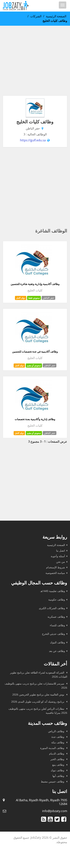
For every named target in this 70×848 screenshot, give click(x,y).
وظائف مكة (58, 742)
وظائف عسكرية (56, 616)
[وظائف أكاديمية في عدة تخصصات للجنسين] (33, 348)
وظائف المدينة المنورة (52, 748)
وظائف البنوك (57, 642)
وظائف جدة (58, 737)
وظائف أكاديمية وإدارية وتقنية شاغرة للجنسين (35, 283)
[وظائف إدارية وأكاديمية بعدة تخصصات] (33, 415)
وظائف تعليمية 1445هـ (52, 591)
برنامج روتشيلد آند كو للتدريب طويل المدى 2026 (38, 701)
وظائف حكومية (56, 599)
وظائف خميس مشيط (53, 781)
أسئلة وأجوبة (58, 556)
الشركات (35, 16)
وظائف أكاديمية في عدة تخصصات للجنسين (35, 351)
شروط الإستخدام (55, 567)
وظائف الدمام (57, 753)
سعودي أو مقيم (34, 365)
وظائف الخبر (57, 759)
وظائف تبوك (58, 770)
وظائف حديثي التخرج (53, 634)
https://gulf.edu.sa (33, 140)
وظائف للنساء (57, 625)
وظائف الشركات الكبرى (52, 608)
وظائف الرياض (56, 731)
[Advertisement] (35, 61)
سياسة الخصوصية (55, 573)
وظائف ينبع (58, 764)
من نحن (60, 561)
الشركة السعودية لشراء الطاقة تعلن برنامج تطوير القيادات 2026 (38, 674)
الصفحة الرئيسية (56, 16)
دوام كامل (20, 297)
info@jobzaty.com (54, 811)
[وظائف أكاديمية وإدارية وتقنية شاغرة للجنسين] (33, 280)
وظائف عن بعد (57, 651)
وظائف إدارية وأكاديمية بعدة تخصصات (35, 419)
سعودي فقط (34, 297)
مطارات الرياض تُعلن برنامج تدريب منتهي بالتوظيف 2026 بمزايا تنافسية (37, 710)
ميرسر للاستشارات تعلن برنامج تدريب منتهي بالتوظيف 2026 (36, 685)
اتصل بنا (60, 550)
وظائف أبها (58, 776)
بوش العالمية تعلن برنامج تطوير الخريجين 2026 (38, 694)
